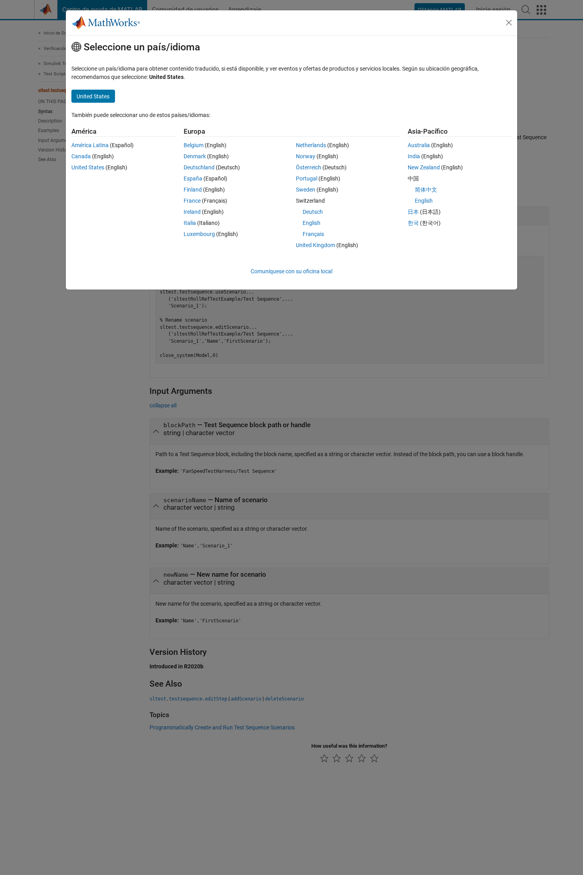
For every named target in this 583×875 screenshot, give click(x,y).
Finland (193, 189)
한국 (413, 223)
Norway (305, 156)
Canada (81, 156)
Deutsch (313, 212)
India (414, 156)
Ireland (192, 212)
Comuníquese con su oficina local (291, 271)
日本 (413, 212)
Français (313, 234)
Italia (190, 223)
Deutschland (199, 167)
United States (87, 167)
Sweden (305, 189)
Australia (419, 145)
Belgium (193, 145)
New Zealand (424, 167)
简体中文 (426, 189)
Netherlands (311, 145)
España (193, 178)
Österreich (308, 167)
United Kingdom (315, 245)
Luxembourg (199, 234)
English (311, 223)
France (192, 201)
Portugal (306, 178)
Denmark (195, 156)
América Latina (90, 145)
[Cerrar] (508, 22)
